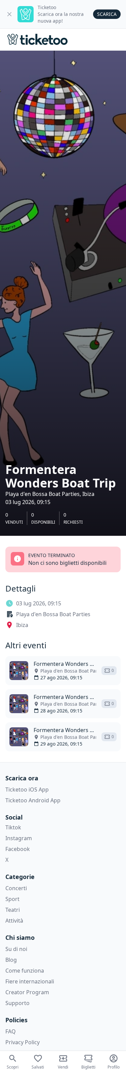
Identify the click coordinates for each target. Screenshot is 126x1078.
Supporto (17, 1003)
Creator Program (27, 992)
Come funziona (24, 970)
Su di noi (16, 949)
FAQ (10, 1031)
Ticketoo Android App (32, 800)
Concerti (16, 888)
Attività (14, 920)
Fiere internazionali (29, 981)
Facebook (17, 849)
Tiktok (13, 827)
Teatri (12, 909)
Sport (12, 899)
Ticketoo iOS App (27, 789)
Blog (11, 959)
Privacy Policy (22, 1042)
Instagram (18, 838)
